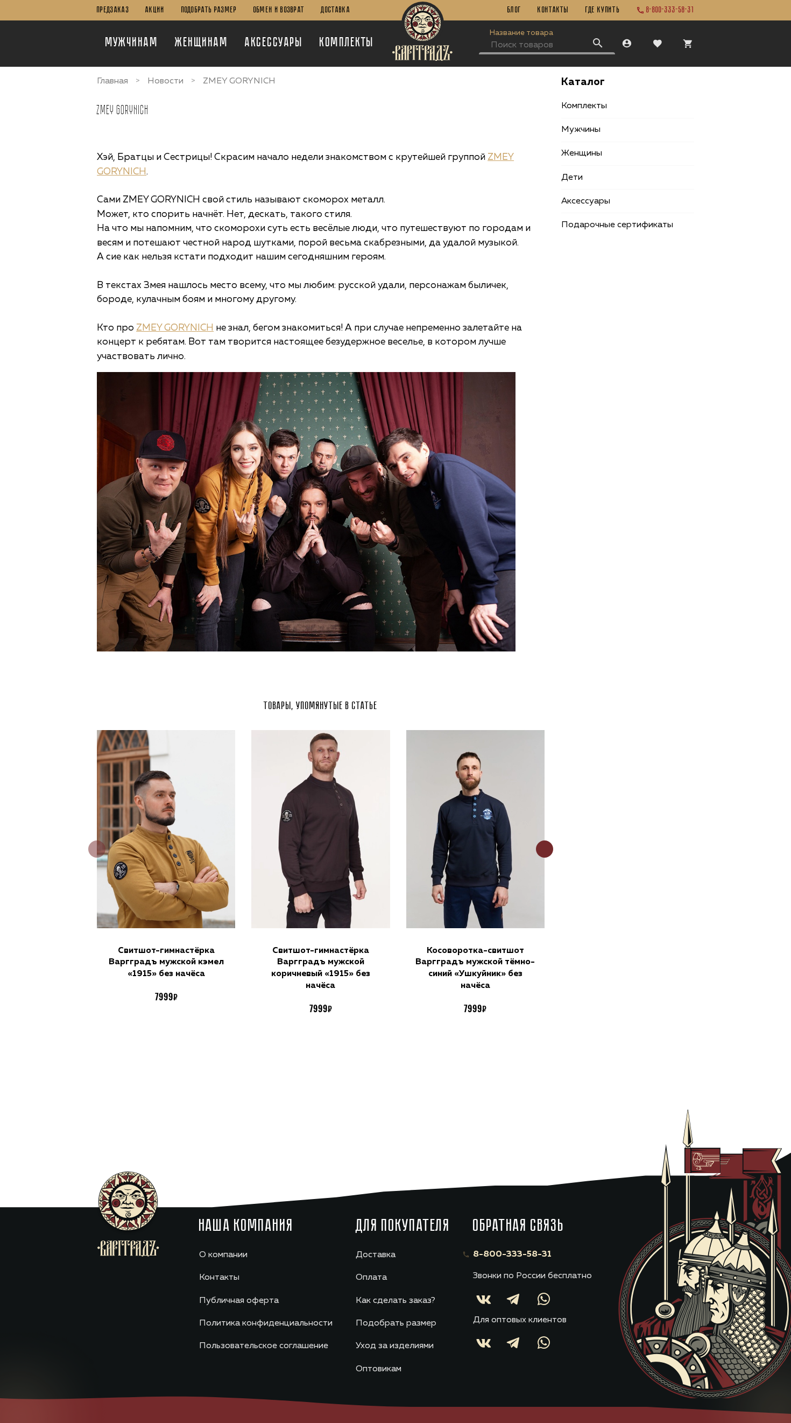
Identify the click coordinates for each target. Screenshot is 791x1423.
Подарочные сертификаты (617, 225)
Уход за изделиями (395, 1346)
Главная (112, 81)
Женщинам (201, 43)
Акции (155, 10)
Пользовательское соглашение (263, 1346)
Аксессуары (274, 43)
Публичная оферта (239, 1300)
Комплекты (347, 43)
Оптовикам (378, 1369)
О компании (223, 1255)
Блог (514, 10)
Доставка (335, 10)
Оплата (371, 1277)
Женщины (581, 153)
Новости (165, 81)
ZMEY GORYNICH (175, 328)
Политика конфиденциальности (266, 1323)
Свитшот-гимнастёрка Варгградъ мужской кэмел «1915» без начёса (166, 962)
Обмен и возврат (279, 10)
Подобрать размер (209, 10)
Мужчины (581, 129)
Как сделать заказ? (395, 1300)
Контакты (553, 10)
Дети (572, 177)
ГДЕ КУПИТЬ (602, 10)
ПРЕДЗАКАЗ (113, 10)
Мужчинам (132, 43)
